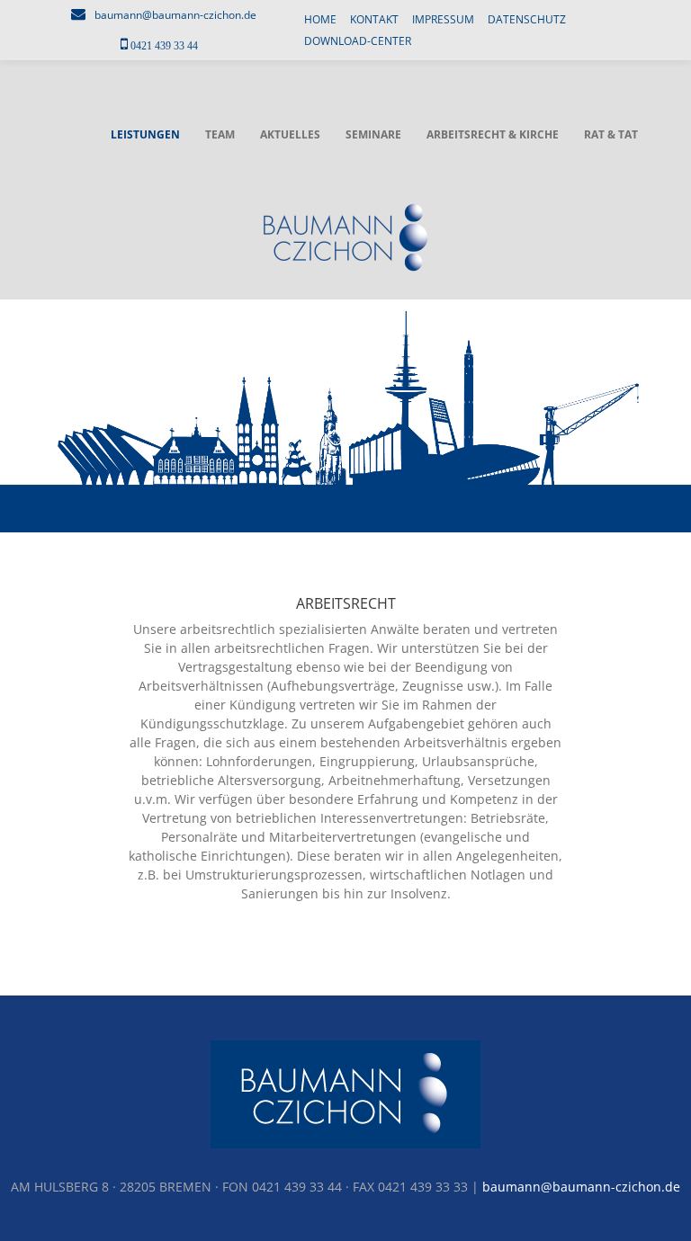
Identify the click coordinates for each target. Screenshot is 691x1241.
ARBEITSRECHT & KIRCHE (492, 134)
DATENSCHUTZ (527, 19)
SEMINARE (373, 134)
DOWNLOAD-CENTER (357, 41)
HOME (320, 19)
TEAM (220, 134)
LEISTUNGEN (145, 134)
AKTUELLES (290, 134)
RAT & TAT (611, 134)
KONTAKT (374, 19)
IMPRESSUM (443, 19)
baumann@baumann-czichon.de (175, 14)
